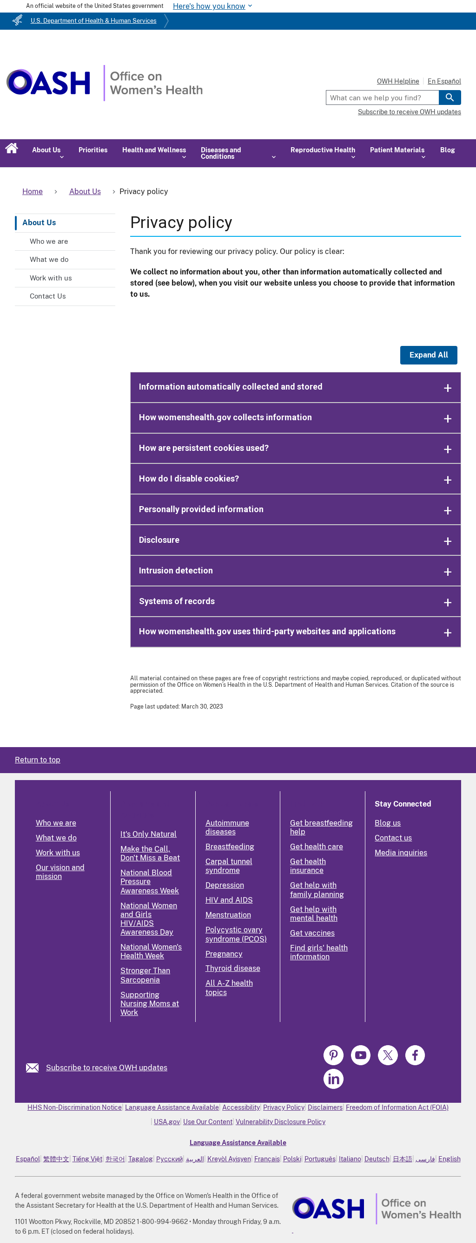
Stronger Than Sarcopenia (145, 975)
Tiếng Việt (87, 1159)
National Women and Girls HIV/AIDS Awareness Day (148, 919)
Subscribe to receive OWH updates (409, 112)
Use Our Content (207, 1122)
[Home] (104, 98)
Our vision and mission (60, 872)
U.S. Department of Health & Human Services (94, 20)
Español (28, 1159)
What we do (49, 259)
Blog (447, 150)
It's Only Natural (148, 834)
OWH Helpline (398, 81)
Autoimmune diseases (227, 827)
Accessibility (241, 1107)
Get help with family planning (317, 889)
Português (320, 1159)
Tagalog (140, 1159)
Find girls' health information (319, 952)
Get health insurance (308, 866)
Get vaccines (312, 933)
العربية (195, 1159)
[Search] (450, 97)
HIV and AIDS (229, 900)
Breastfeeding (229, 846)
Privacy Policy (283, 1107)
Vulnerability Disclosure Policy (280, 1122)
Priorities (93, 150)
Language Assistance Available (172, 1107)
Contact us (393, 837)
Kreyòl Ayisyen (229, 1159)
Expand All (429, 355)
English (449, 1159)
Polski (292, 1159)
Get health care (316, 846)
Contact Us (48, 296)
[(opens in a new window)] (334, 1063)
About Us (39, 222)
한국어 (115, 1159)
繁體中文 (56, 1159)
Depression (224, 885)
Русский (169, 1159)
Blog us (388, 823)
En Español (444, 81)
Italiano (350, 1159)
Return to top (37, 759)
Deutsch (377, 1159)
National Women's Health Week (151, 951)
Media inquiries (401, 852)
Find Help (307, 804)
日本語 (402, 1159)
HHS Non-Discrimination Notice (74, 1107)
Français (267, 1159)
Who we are (49, 241)
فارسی (425, 1159)
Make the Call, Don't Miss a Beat (150, 853)
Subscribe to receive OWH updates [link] (106, 1067)
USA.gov (167, 1122)
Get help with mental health (313, 914)
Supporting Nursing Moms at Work (149, 1003)
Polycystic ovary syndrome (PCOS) (236, 934)
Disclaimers (325, 1107)
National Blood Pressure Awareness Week (149, 881)
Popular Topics (231, 804)
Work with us (51, 278)
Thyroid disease (232, 968)
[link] (36, 1067)
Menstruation (228, 915)
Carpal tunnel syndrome (228, 866)
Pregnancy (224, 954)
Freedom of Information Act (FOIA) (397, 1107)
